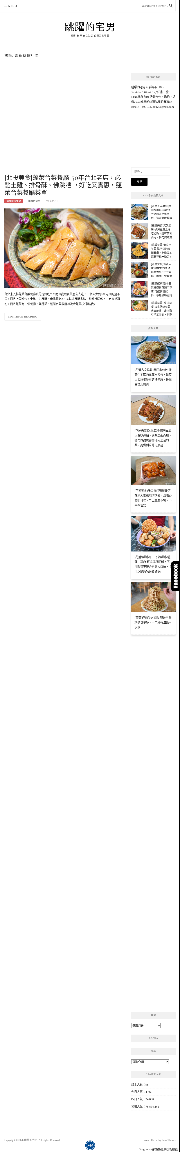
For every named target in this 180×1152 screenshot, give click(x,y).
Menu (12, 6)
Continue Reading (23, 316)
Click (175, 576)
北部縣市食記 (14, 201)
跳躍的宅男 (90, 27)
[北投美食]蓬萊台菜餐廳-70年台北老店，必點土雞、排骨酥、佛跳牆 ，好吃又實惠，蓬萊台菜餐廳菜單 (63, 184)
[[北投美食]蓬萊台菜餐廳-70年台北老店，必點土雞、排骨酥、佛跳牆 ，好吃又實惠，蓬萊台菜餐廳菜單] (63, 247)
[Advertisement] (63, 123)
